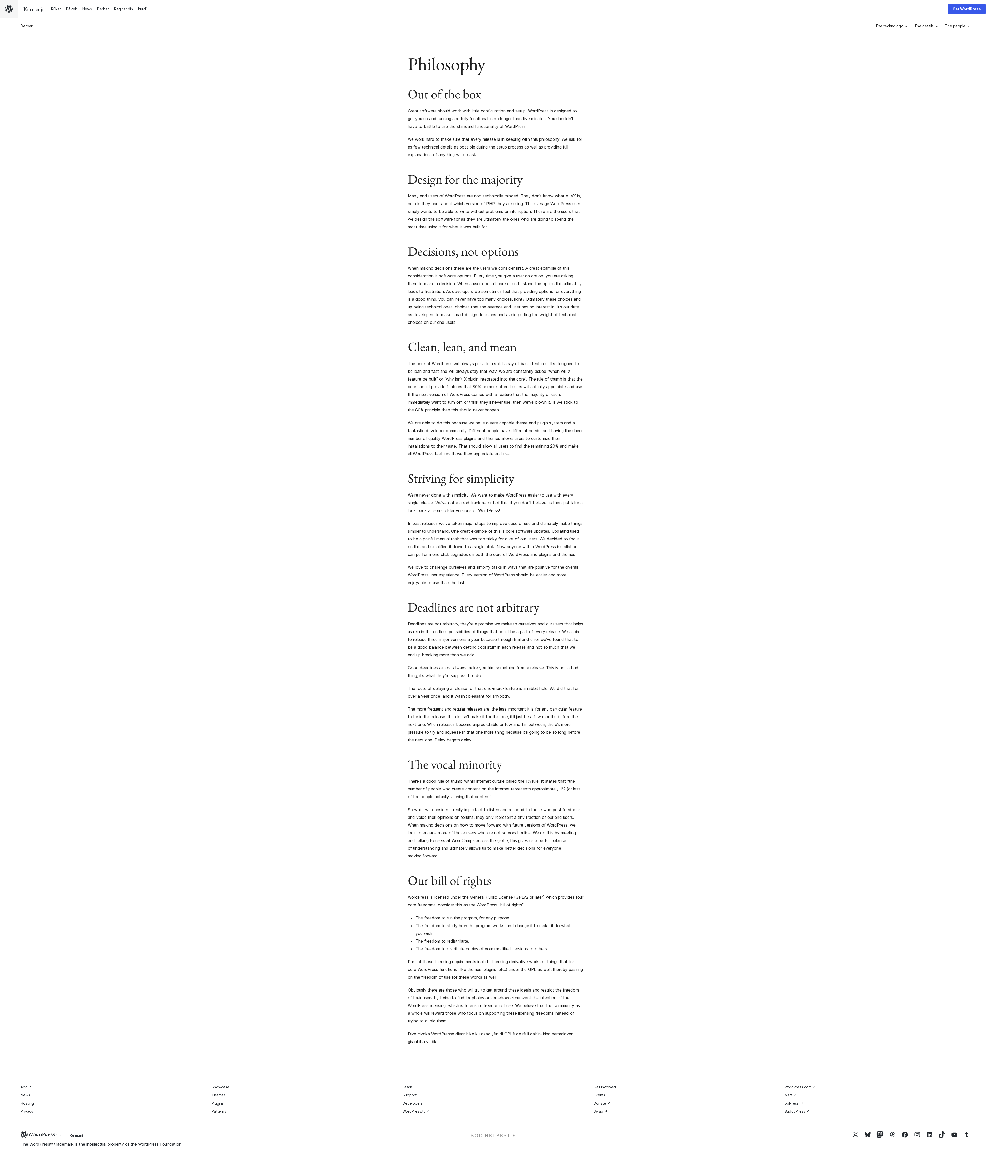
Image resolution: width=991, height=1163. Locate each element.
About (26, 1087)
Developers (413, 1103)
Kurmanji (77, 1135)
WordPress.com (800, 1087)
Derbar (27, 26)
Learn (407, 1087)
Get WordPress (967, 9)
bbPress (794, 1103)
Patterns (219, 1111)
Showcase (220, 1087)
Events (599, 1095)
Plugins (218, 1103)
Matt (791, 1095)
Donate (602, 1103)
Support (410, 1095)
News (25, 1095)
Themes (219, 1095)
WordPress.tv (416, 1111)
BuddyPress (797, 1111)
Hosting (27, 1103)
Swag (601, 1111)
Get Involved (605, 1087)
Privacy (27, 1111)
